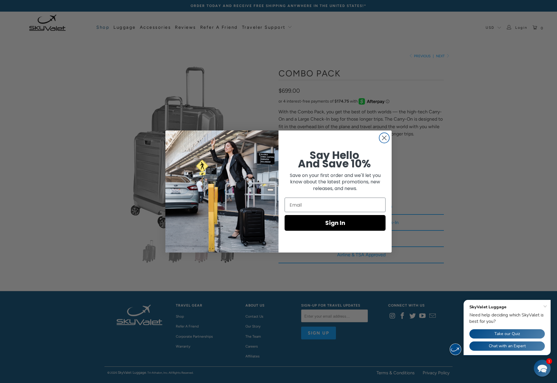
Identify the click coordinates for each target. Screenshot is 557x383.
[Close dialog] (384, 138)
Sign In (335, 223)
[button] (542, 368)
